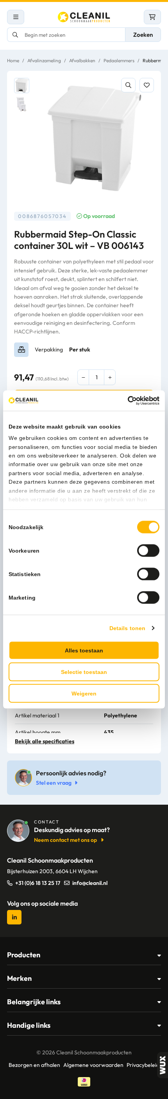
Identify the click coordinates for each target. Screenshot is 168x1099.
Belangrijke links (34, 1001)
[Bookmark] (146, 85)
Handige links (28, 1025)
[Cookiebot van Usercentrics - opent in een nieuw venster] (125, 400)
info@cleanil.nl (89, 882)
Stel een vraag (53, 782)
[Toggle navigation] (15, 17)
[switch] (148, 550)
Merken (19, 978)
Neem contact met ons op (65, 839)
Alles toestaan (84, 650)
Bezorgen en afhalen (34, 1064)
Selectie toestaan (84, 671)
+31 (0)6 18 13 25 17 (37, 882)
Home (13, 60)
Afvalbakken (82, 60)
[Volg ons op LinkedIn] (14, 917)
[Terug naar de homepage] (84, 17)
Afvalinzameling (44, 60)
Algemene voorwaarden (93, 1064)
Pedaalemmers (119, 60)
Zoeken (143, 34)
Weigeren (84, 693)
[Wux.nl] (162, 1065)
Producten (23, 954)
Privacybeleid (143, 1064)
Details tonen (127, 628)
